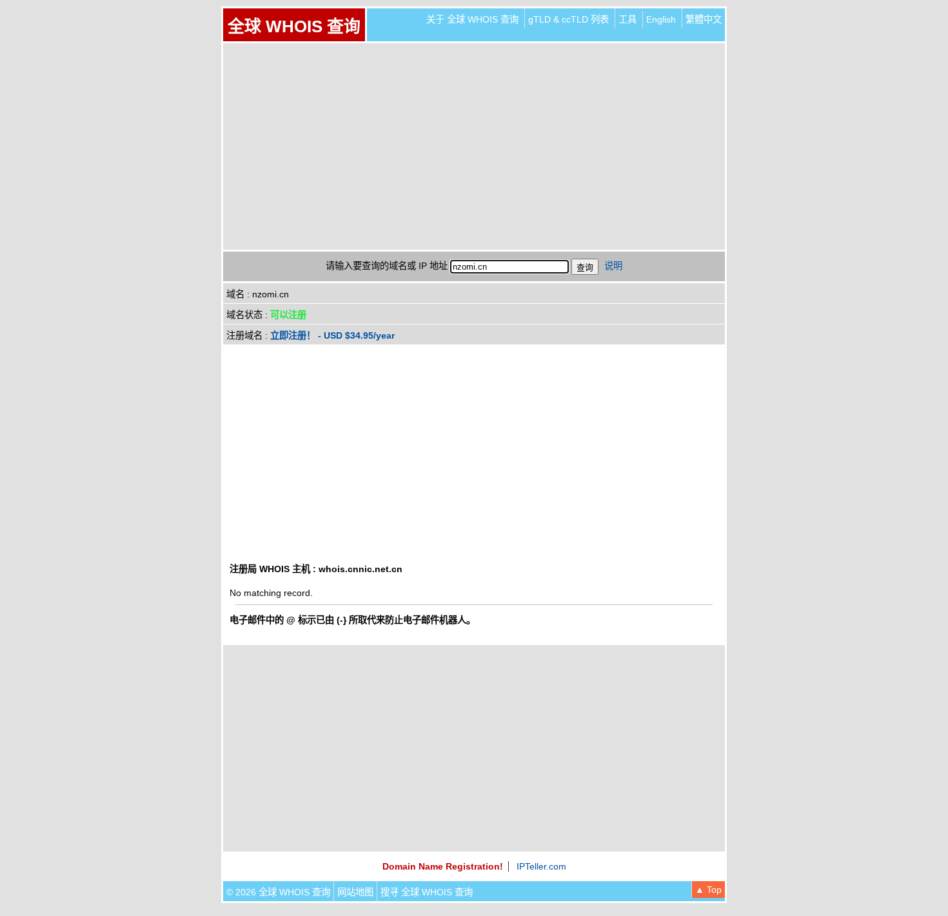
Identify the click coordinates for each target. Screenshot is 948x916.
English (661, 19)
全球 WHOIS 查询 (294, 26)
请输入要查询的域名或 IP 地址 (387, 266)
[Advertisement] (474, 146)
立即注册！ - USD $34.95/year (332, 335)
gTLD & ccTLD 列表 (568, 19)
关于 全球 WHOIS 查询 (472, 19)
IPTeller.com (541, 866)
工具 (627, 19)
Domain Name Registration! (442, 866)
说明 (613, 266)
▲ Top (708, 889)
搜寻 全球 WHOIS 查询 (426, 892)
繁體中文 (704, 19)
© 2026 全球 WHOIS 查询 (278, 892)
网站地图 (355, 892)
